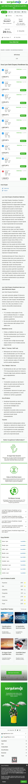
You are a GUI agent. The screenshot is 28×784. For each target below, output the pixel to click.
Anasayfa (2, 49)
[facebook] (15, 730)
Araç (25, 11)
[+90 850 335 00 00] (26, 2)
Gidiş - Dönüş (19, 15)
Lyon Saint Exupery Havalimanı (17, 49)
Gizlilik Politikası (19, 772)
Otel (12, 12)
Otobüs (18, 12)
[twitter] (17, 730)
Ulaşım (5, 190)
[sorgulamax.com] (14, 2)
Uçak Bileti (7, 49)
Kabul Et (24, 781)
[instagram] (19, 730)
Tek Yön (10, 15)
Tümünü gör (23, 609)
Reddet (4, 781)
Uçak (5, 12)
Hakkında (6, 188)
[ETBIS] (14, 760)
